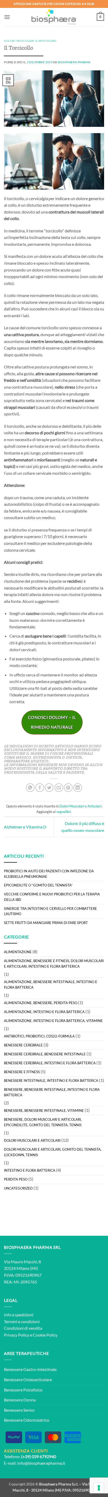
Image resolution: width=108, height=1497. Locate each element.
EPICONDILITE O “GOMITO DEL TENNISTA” (38, 885)
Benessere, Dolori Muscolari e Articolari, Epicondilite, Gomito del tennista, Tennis (43, 1122)
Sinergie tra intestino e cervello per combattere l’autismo (50, 911)
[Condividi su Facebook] (39, 787)
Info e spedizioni (18, 1314)
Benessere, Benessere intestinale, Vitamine (44, 1110)
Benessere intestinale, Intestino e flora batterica (51, 1080)
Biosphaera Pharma (74, 62)
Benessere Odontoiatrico (26, 1419)
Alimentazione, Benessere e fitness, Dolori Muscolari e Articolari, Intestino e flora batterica (54, 963)
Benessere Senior (19, 1409)
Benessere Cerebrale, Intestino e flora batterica (50, 1063)
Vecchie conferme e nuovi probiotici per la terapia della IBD (52, 897)
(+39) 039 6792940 (38, 1456)
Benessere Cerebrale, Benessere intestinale (45, 1054)
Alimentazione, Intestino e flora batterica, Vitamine (53, 1021)
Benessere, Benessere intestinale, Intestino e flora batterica (52, 1092)
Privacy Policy (16, 1334)
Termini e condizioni (22, 1321)
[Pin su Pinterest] (68, 787)
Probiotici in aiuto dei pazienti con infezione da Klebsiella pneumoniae (49, 874)
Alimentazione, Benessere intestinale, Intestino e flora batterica (50, 984)
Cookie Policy (45, 1334)
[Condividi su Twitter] (49, 787)
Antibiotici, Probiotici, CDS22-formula (39, 1036)
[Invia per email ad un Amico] (59, 787)
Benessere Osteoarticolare (28, 1379)
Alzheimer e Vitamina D (25, 826)
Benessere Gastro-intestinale (30, 1369)
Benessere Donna (20, 1399)
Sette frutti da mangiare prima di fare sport (46, 923)
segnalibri (63, 812)
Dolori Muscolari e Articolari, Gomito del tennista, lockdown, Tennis (52, 1152)
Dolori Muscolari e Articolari (30, 41)
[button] (7, 17)
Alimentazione (18, 952)
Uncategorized (18, 1188)
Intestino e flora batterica (29, 1170)
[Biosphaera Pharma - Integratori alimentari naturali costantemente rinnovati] (54, 17)
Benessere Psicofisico (23, 1389)
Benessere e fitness (22, 1072)
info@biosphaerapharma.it (41, 1463)
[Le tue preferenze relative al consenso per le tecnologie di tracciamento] (99, 1488)
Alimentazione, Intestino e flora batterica (44, 1012)
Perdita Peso (16, 1179)
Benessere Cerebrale (23, 1045)
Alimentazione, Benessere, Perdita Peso (40, 1003)
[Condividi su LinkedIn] (77, 787)
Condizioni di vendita (23, 1328)
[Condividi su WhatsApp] (30, 787)
